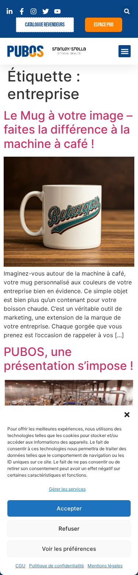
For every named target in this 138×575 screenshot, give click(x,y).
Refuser (69, 528)
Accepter (69, 508)
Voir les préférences (69, 548)
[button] (127, 414)
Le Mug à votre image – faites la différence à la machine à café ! (68, 129)
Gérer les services (67, 489)
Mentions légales (105, 565)
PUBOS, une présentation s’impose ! (68, 359)
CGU (20, 565)
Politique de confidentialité (56, 565)
